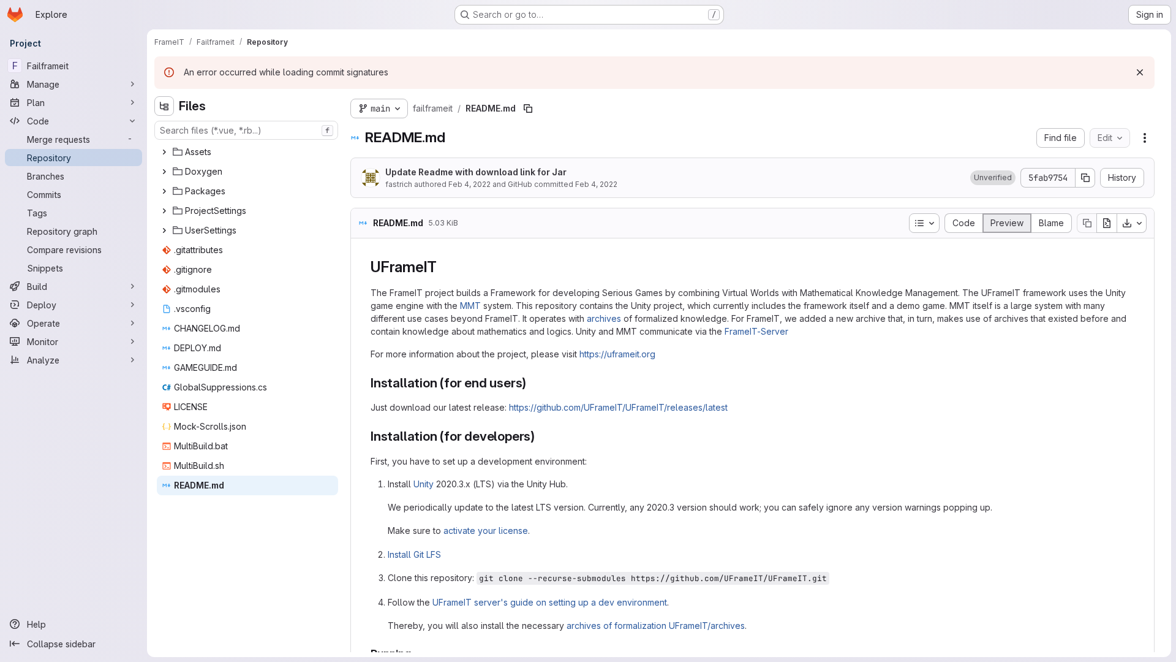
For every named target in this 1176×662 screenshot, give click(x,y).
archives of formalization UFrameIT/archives (656, 625)
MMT (470, 305)
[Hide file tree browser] (164, 106)
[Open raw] (1107, 223)
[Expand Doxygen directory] (164, 171)
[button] (993, 177)
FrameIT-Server (756, 331)
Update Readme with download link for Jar (476, 172)
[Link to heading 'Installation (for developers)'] (542, 436)
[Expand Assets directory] (164, 152)
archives (604, 318)
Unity (423, 484)
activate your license (485, 530)
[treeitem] (247, 152)
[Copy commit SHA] (1085, 178)
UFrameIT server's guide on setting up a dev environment (549, 602)
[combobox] (246, 130)
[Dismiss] (1140, 72)
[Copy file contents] (1086, 223)
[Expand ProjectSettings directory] (164, 211)
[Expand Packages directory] (164, 191)
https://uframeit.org (617, 354)
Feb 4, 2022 (469, 184)
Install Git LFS (414, 554)
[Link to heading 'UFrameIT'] (445, 267)
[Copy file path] (528, 108)
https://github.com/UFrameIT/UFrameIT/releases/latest (618, 407)
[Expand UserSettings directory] (164, 230)
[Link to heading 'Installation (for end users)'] (533, 382)
